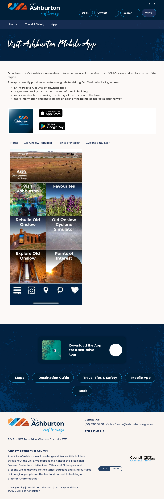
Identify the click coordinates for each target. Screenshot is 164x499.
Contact (102, 12)
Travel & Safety (34, 24)
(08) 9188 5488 (94, 424)
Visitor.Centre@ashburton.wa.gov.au (129, 424)
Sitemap (47, 487)
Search (129, 14)
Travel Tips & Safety (100, 378)
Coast (104, 469)
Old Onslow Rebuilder (38, 142)
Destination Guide (53, 378)
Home (13, 24)
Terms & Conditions (66, 487)
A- (155, 4)
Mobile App (141, 378)
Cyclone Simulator (98, 142)
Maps (19, 378)
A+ (150, 4)
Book (85, 12)
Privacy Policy (16, 487)
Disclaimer (33, 487)
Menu (148, 12)
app (54, 24)
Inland (116, 469)
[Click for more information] (51, 112)
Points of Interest (69, 142)
